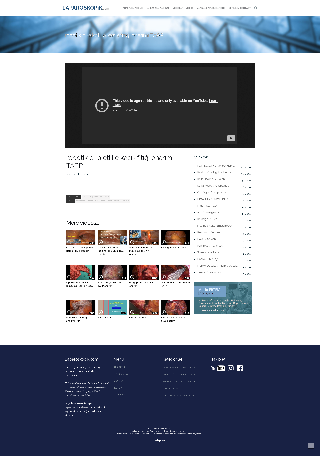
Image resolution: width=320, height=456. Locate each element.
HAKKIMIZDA (121, 374)
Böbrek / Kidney (207, 259)
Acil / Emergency (208, 212)
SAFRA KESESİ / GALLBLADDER (178, 381)
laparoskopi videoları (77, 407)
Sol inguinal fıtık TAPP (173, 247)
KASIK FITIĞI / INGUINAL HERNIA (179, 367)
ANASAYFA (119, 367)
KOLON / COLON (171, 388)
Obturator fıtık (137, 317)
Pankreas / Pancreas (210, 245)
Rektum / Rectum (208, 232)
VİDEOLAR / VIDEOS (183, 8)
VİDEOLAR (119, 394)
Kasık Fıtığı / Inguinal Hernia (96, 197)
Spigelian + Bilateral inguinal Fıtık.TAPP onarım (140, 251)
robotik (126, 201)
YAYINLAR (119, 381)
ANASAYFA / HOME (133, 8)
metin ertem (114, 201)
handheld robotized (96, 201)
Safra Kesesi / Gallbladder (213, 185)
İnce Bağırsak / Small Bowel (214, 225)
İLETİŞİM (118, 387)
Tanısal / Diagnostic (209, 272)
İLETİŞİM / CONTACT (239, 8)
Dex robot (80, 201)
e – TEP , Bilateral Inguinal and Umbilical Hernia (111, 251)
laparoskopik (78, 403)
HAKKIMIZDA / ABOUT (158, 8)
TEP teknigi (104, 317)
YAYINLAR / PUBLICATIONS (211, 8)
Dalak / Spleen (206, 239)
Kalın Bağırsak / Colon (211, 179)
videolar (69, 415)
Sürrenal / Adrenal (208, 252)
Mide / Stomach (207, 205)
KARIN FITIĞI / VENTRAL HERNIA (179, 374)
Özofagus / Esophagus (211, 192)
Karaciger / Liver (207, 219)
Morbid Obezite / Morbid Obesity (217, 265)
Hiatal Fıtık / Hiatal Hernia (213, 199)
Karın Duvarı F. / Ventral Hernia (216, 165)
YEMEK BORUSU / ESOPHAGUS (178, 395)
